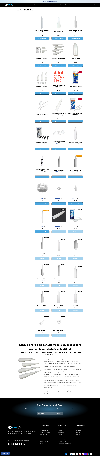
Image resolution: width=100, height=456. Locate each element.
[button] (18, 5)
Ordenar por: (59, 13)
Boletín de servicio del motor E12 (47, 439)
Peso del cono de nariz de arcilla (75, 86)
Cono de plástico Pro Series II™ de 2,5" (75, 31)
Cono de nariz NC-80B (75, 58)
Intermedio (78, 430)
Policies (41, 443)
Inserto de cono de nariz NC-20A (58, 197)
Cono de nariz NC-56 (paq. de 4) (42, 142)
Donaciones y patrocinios (63, 439)
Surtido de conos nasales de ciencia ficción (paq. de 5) (75, 114)
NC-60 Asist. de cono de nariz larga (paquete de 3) (75, 225)
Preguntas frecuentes (45, 432)
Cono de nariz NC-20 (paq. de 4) (42, 86)
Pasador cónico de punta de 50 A (42, 197)
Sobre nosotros (61, 428)
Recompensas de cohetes (46, 436)
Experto (78, 434)
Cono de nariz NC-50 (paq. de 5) (42, 58)
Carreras (60, 434)
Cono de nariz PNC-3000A (75, 170)
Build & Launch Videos (45, 430)
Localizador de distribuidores (64, 436)
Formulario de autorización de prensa (64, 444)
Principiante (79, 428)
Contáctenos (43, 428)
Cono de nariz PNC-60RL (42, 251)
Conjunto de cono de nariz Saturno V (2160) (42, 170)
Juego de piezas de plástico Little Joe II (58, 142)
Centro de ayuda (43, 434)
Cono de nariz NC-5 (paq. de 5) (42, 114)
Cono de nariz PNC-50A (59, 305)
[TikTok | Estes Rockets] (20, 444)
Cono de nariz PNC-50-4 (59, 254)
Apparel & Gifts (79, 439)
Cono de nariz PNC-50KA (75, 280)
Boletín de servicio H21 (45, 441)
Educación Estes (62, 441)
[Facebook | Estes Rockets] (9, 444)
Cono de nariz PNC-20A (59, 170)
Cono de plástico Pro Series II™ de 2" (42, 31)
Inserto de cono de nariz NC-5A (59, 330)
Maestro (78, 436)
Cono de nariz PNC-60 (75, 254)
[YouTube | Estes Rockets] (16, 444)
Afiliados (60, 430)
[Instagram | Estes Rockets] (13, 444)
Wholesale (60, 432)
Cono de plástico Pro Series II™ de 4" (59, 225)
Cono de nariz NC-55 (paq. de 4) (58, 58)
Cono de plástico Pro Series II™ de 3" (59, 114)
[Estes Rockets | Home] (14, 427)
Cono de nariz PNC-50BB (42, 225)
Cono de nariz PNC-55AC (42, 278)
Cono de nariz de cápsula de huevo (75, 142)
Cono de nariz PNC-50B (75, 305)
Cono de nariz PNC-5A (42, 330)
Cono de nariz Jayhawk (58, 278)
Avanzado (78, 432)
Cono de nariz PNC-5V (75, 197)
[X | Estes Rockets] (24, 444)
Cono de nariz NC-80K (58, 31)
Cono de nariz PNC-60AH (42, 305)
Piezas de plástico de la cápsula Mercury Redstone (59, 86)
